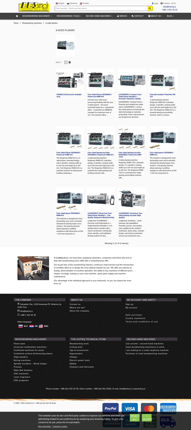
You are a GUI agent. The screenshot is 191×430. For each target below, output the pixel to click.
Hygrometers (76, 353)
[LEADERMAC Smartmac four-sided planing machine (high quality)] (132, 199)
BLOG (169, 16)
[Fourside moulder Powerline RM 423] (163, 80)
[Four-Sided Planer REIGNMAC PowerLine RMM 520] (101, 80)
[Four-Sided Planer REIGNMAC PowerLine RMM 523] (70, 138)
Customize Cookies (59, 426)
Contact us (75, 304)
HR (36, 326)
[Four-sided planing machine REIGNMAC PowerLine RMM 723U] (132, 138)
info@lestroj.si (169, 6)
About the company (79, 311)
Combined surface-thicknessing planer (33, 353)
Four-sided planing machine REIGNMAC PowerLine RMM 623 (101, 154)
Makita (73, 363)
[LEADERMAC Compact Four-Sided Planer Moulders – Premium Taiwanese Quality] (132, 80)
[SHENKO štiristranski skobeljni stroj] (70, 80)
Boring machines (22, 360)
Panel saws (19, 343)
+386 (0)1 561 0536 (102, 389)
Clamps (73, 357)
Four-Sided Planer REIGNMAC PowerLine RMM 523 (68, 154)
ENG (46, 326)
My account (131, 307)
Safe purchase (134, 315)
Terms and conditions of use (142, 321)
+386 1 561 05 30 (169, 10)
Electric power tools (80, 360)
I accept (147, 418)
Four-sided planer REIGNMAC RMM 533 (162, 154)
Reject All (135, 418)
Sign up (129, 304)
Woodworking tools (68, 16)
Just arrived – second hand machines (145, 343)
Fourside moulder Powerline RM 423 (162, 96)
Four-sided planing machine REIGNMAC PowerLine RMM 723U (130, 155)
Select (58, 62)
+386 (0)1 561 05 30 (69, 389)
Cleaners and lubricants (82, 367)
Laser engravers (22, 377)
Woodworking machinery (36, 16)
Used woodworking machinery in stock (145, 347)
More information (44, 426)
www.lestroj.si (139, 389)
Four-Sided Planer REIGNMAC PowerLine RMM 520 (100, 96)
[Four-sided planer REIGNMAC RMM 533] (163, 138)
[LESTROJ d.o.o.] (34, 6)
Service (123, 16)
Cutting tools (76, 347)
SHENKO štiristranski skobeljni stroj (68, 96)
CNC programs (21, 380)
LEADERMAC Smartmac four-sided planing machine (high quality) (131, 215)
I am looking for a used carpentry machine (147, 350)
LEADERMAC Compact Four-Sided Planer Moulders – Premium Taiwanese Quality (130, 97)
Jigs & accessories (79, 350)
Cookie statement (136, 318)
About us (156, 16)
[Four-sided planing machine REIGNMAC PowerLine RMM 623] (101, 138)
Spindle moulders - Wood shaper (30, 363)
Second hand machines (98, 16)
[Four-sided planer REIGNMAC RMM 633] (70, 199)
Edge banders (21, 357)
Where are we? (77, 307)
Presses (18, 367)
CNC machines (21, 373)
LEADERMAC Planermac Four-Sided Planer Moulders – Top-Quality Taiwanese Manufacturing (101, 215)
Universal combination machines (30, 347)
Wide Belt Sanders (23, 370)
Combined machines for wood (29, 350)
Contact (139, 16)
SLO (26, 326)
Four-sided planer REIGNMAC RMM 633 (68, 214)
